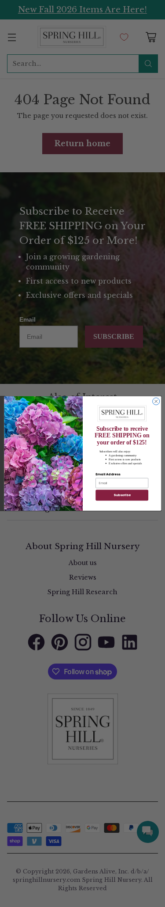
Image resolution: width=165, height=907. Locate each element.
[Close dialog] (155, 401)
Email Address (107, 474)
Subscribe (121, 495)
